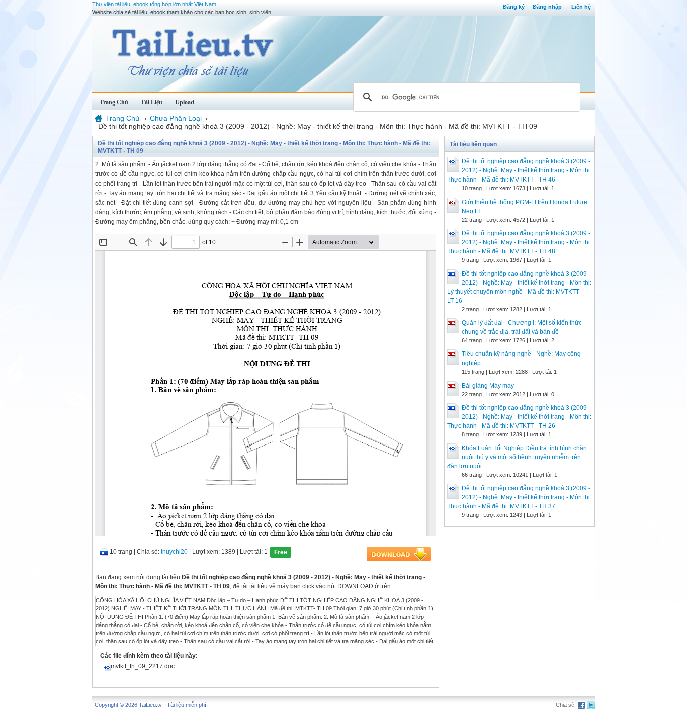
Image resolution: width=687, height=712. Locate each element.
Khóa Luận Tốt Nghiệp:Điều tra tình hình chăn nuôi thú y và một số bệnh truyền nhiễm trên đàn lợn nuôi (517, 457)
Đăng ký (514, 7)
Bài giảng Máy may (488, 385)
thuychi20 (174, 551)
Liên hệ (581, 7)
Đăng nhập (547, 7)
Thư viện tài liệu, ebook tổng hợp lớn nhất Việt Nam (154, 4)
